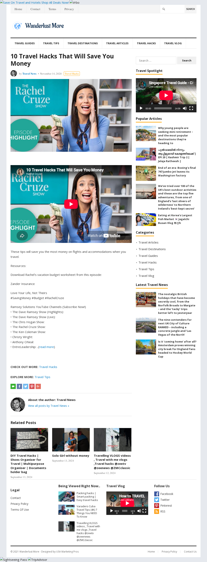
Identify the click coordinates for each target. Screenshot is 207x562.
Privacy (69, 9)
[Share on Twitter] (25, 386)
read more (46, 347)
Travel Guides (25, 43)
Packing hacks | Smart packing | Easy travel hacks (87, 496)
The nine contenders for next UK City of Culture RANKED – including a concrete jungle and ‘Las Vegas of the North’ (175, 327)
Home (18, 9)
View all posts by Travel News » (48, 406)
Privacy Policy (19, 504)
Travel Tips (51, 43)
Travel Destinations (83, 43)
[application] (166, 95)
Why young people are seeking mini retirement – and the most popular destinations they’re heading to (175, 135)
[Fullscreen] (191, 108)
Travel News (29, 73)
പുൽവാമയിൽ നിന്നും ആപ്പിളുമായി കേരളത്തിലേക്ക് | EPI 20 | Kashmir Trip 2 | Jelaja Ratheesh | (177, 155)
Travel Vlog (173, 43)
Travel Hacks (146, 43)
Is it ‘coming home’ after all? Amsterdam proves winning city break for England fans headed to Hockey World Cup (177, 349)
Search (190, 9)
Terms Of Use (20, 509)
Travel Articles (117, 43)
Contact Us (190, 551)
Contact (35, 9)
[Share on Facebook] (19, 386)
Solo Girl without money (70, 455)
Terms (52, 9)
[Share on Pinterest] (32, 386)
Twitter (165, 500)
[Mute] (185, 108)
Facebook (166, 494)
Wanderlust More (29, 551)
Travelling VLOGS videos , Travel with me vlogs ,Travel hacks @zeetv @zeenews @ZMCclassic (112, 461)
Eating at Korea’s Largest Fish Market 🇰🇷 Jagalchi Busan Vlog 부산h (175, 219)
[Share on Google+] (38, 386)
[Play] (141, 108)
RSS (162, 511)
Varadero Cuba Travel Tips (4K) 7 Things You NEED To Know (87, 511)
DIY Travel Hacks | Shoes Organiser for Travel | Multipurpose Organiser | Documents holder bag (28, 463)
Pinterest (166, 505)
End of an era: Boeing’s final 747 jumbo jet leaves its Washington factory (177, 171)
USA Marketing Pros (67, 551)
